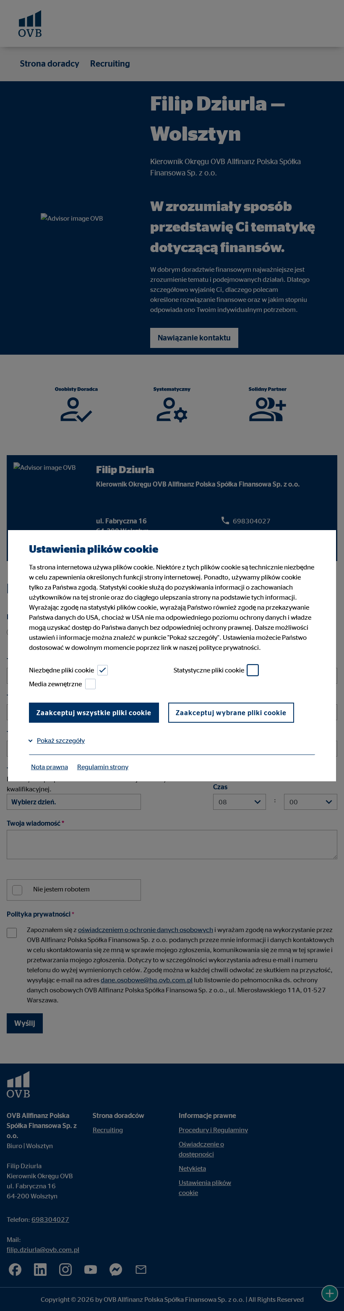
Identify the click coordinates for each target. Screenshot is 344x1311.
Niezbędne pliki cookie (61, 670)
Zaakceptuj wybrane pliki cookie (231, 712)
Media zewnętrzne (55, 684)
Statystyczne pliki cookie (209, 670)
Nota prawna (49, 766)
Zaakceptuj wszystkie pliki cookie (93, 712)
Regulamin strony (102, 766)
